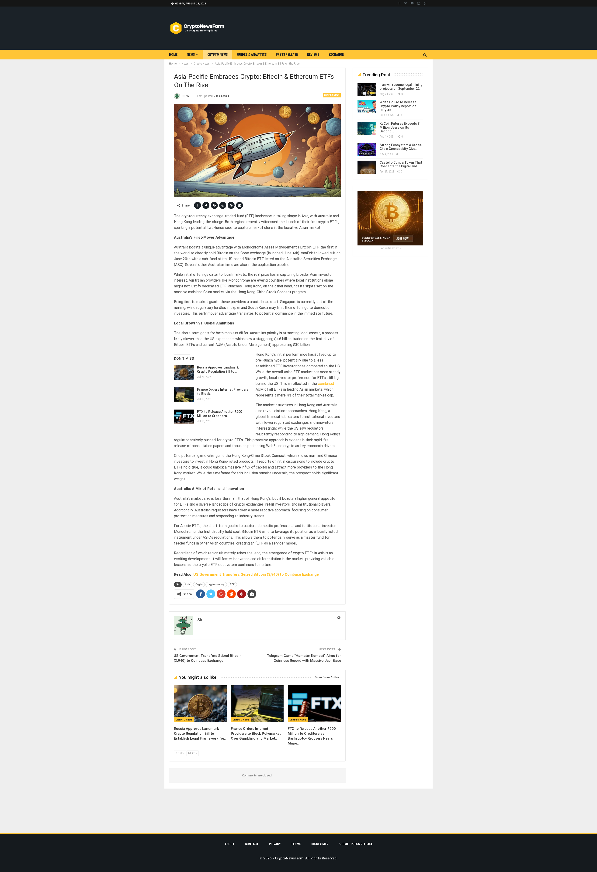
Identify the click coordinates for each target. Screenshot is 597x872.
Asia (187, 584)
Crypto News (217, 54)
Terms (296, 844)
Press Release (287, 54)
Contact (252, 844)
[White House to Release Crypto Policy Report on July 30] (367, 106)
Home (173, 54)
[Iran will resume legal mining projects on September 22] (367, 89)
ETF (232, 584)
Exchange (336, 54)
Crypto (198, 584)
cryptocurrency (216, 584)
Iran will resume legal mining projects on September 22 (401, 86)
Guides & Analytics (252, 54)
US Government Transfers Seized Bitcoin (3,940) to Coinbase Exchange (256, 574)
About (230, 844)
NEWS (191, 54)
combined (326, 383)
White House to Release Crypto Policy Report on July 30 (398, 106)
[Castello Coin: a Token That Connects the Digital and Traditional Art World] (367, 167)
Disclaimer (319, 844)
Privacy (275, 844)
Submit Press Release (356, 844)
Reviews (313, 54)
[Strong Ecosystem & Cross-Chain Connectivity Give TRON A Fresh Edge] (367, 149)
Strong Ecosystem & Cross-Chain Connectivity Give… (401, 147)
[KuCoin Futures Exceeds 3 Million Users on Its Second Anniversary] (367, 128)
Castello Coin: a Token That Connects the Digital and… (401, 164)
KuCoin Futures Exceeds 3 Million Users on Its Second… (400, 127)
